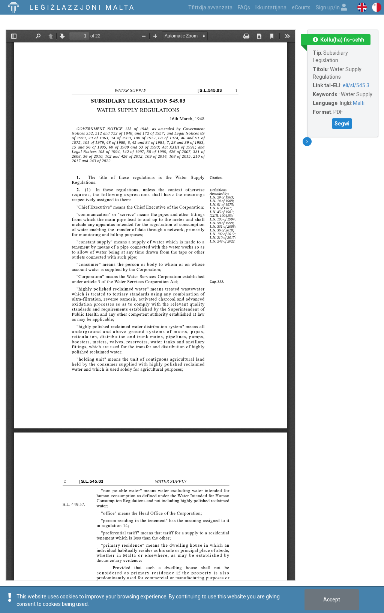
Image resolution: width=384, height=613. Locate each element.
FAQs (244, 7)
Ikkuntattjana (270, 7)
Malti (358, 103)
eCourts (301, 7)
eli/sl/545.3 (356, 85)
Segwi (342, 124)
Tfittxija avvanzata (210, 7)
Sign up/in (328, 7)
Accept (331, 600)
